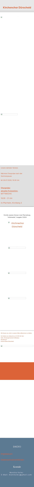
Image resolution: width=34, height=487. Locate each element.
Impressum (6, 453)
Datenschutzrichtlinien (12, 459)
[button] (17, 2)
